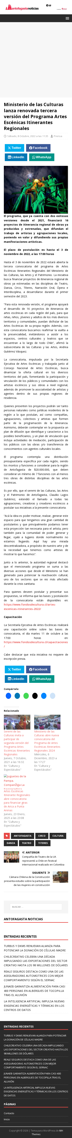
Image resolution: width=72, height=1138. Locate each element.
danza (11, 843)
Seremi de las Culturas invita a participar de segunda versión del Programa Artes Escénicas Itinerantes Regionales (17, 743)
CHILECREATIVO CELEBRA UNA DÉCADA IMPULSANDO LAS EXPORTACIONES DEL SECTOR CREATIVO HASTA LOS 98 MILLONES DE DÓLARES (36, 961)
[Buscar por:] (36, 907)
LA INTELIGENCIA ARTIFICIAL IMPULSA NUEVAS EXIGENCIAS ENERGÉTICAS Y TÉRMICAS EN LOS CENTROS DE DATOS (34, 1005)
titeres (43, 843)
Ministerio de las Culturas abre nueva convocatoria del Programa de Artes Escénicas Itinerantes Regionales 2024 (47, 741)
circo (42, 835)
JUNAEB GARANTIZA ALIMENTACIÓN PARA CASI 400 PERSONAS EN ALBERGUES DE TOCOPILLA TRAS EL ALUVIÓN (34, 991)
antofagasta (22, 835)
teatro (26, 843)
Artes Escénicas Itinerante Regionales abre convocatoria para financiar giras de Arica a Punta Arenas (17, 800)
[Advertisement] (36, 60)
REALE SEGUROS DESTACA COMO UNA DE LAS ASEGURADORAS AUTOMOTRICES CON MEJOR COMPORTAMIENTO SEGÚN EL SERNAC (34, 976)
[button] (66, 18)
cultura (57, 835)
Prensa (58, 136)
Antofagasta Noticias (23, 919)
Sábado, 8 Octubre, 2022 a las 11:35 (27, 136)
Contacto (9, 1113)
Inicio (7, 1119)
